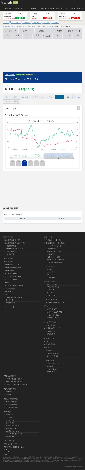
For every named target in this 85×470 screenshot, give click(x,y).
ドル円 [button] (15, 8)
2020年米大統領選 (12, 404)
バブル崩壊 (51, 366)
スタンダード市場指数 (12, 276)
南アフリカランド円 (53, 284)
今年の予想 (8, 261)
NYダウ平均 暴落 (52, 356)
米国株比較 (37, 22)
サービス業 (20, 74)
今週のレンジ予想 (53, 315)
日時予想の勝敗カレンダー (14, 248)
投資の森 (6, 2)
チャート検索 (70, 8)
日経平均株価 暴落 (53, 353)
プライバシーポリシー (12, 444)
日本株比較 (26, 22)
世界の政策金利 (51, 299)
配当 (7, 35)
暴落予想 (80, 8)
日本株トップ (10, 31)
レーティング (15, 22)
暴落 (37, 35)
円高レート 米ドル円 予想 (55, 260)
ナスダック (50, 338)
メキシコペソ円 (52, 295)
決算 (17, 35)
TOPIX (6, 282)
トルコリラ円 (51, 289)
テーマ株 (46, 22)
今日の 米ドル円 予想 (54, 246)
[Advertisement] (42, 55)
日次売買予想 (10, 254)
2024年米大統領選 (12, 402)
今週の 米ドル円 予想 (54, 251)
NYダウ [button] (23, 8)
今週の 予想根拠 (52, 254)
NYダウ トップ (51, 309)
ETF (57, 35)
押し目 (15, 2)
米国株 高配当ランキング (14, 381)
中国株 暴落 (51, 371)
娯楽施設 (29, 74)
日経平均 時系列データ (12, 267)
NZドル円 (50, 292)
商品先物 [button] (59, 8)
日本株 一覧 (10, 300)
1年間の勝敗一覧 (11, 251)
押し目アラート (74, 31)
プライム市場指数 (11, 273)
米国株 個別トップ (53, 328)
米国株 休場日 (51, 334)
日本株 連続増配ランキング (15, 297)
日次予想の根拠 (11, 246)
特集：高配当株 (10, 376)
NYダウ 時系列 (51, 322)
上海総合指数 (51, 344)
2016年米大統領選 (12, 407)
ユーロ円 (50, 272)
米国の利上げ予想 (53, 318)
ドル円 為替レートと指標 (55, 243)
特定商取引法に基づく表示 (14, 447)
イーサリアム (10, 420)
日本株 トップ (9, 291)
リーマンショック (53, 363)
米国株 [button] (50, 8)
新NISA (26, 31)
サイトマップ (9, 441)
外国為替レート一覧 (53, 240)
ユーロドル (51, 277)
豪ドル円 (50, 269)
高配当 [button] (42, 31)
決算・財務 (24, 97)
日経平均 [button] (7, 8)
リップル (9, 417)
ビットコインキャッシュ (14, 425)
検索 (7, 294)
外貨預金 (9, 392)
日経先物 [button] (33, 8)
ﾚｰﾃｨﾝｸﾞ (33, 97)
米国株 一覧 (51, 331)
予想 (27, 35)
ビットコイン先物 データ (14, 434)
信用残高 (77, 97)
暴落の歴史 (50, 360)
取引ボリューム (11, 436)
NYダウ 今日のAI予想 (54, 312)
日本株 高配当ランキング (14, 379)
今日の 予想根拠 (52, 248)
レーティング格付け (47, 36)
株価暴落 (49, 350)
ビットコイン (10, 414)
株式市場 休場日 (11, 303)
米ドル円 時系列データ (54, 262)
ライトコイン (10, 423)
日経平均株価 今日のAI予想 (14, 243)
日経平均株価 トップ (12, 240)
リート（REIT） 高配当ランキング (17, 384)
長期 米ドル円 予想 (53, 257)
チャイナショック (53, 369)
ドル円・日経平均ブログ (55, 302)
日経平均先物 (9, 270)
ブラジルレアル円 (53, 287)
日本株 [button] (42, 8)
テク (59, 97)
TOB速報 (58, 31)
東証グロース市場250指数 (14, 285)
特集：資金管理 (10, 389)
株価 (7, 97)
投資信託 (9, 394)
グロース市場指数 (11, 279)
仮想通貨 (7, 412)
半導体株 (55, 22)
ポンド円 (50, 275)
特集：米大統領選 (11, 399)
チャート (7, 101)
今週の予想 (8, 258)
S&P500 (49, 341)
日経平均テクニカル (11, 264)
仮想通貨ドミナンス (12, 431)
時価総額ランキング (12, 428)
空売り (77, 35)
